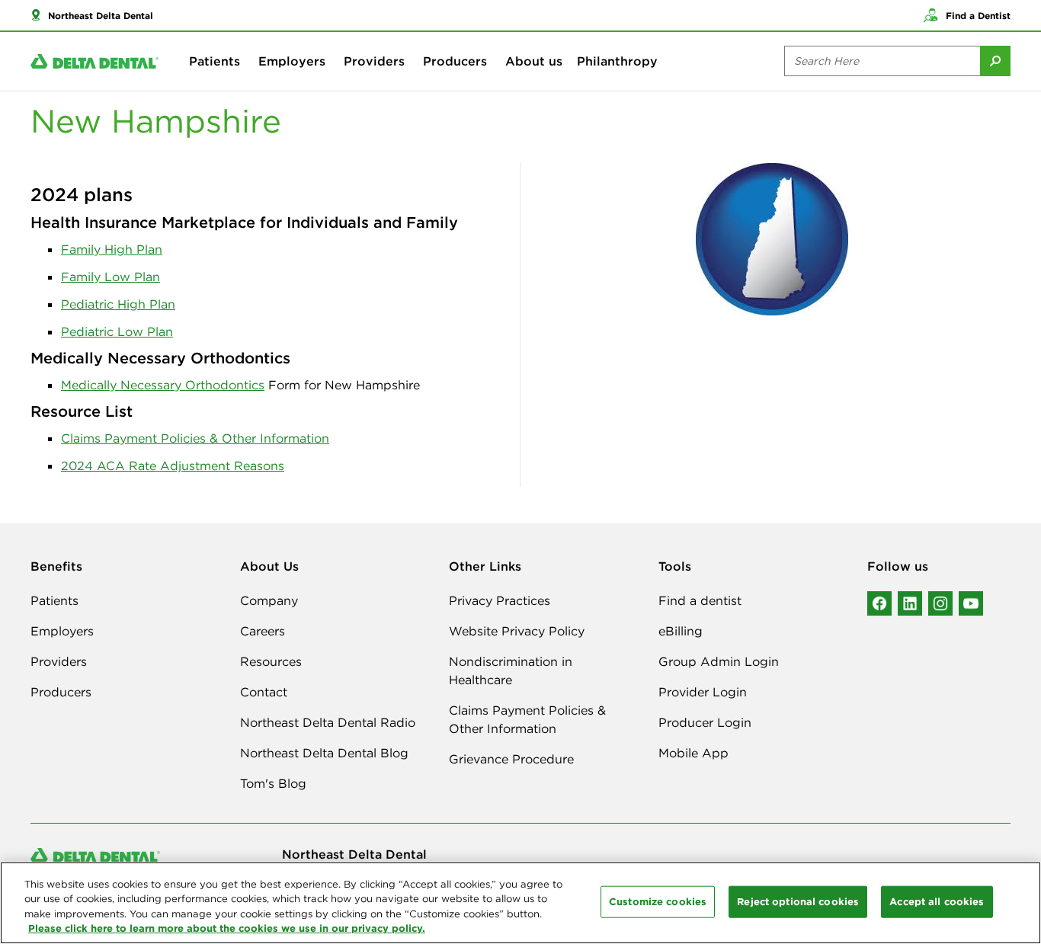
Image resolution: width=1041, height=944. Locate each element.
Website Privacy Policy (517, 630)
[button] (91, 15)
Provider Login (702, 691)
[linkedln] (910, 603)
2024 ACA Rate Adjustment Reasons (172, 465)
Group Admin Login (718, 661)
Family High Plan (111, 249)
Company (269, 600)
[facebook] (879, 603)
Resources (271, 661)
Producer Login (704, 722)
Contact (263, 691)
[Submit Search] (995, 61)
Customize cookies (657, 901)
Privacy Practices (499, 600)
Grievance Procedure (511, 758)
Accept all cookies (936, 901)
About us (533, 61)
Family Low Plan (110, 276)
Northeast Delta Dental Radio (327, 722)
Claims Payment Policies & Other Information (195, 438)
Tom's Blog (273, 783)
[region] (520, 903)
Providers (374, 61)
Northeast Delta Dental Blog (324, 752)
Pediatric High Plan (118, 304)
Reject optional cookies (798, 901)
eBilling (680, 630)
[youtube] (971, 603)
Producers (455, 61)
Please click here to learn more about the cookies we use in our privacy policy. (226, 928)
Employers (291, 61)
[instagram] (940, 603)
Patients (214, 61)
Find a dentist (700, 600)
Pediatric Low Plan (117, 331)
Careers (262, 630)
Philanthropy (617, 61)
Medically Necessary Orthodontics (162, 384)
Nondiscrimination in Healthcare (510, 670)
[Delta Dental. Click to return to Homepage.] (94, 61)
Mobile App (693, 752)
